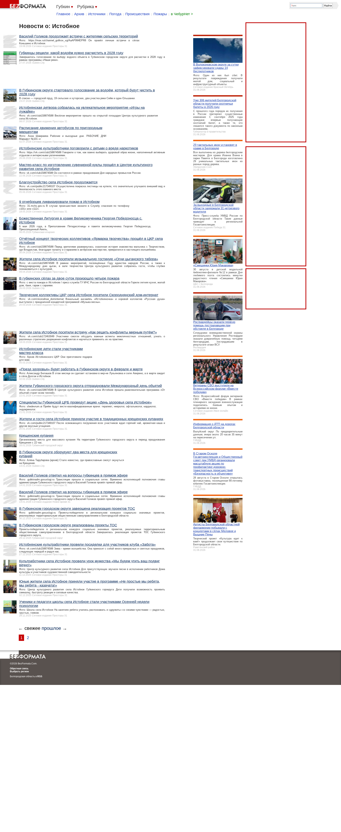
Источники (96, 14)
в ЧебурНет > (182, 14)
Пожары (160, 14)
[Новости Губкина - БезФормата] (23, 5)
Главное (63, 14)
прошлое (51, 628)
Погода (115, 14)
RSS (39, 676)
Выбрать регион (19, 671)
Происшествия (137, 14)
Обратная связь (19, 668)
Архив (79, 14)
